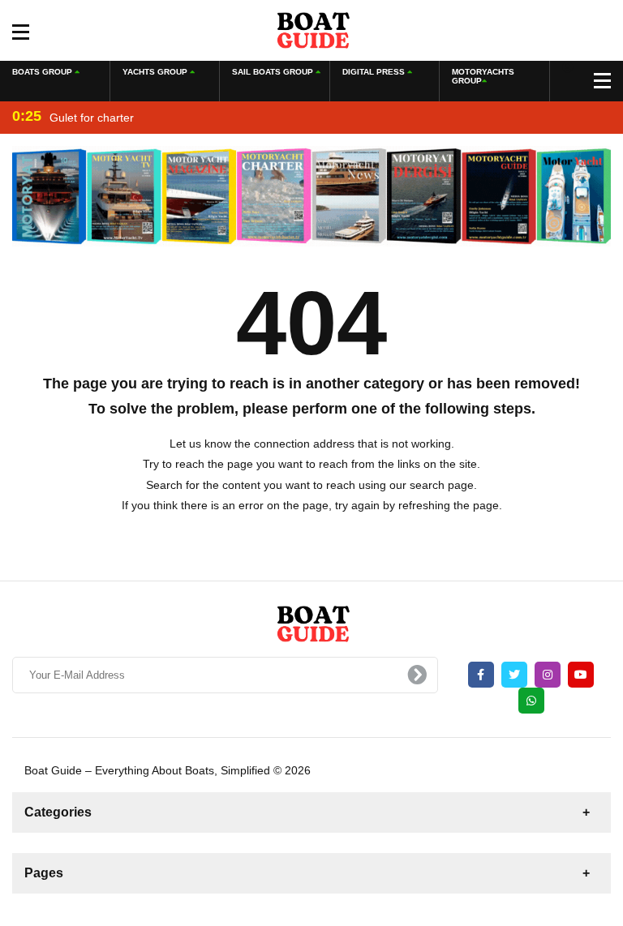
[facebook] (481, 675)
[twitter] (514, 675)
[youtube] (581, 675)
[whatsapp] (531, 701)
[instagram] (548, 675)
